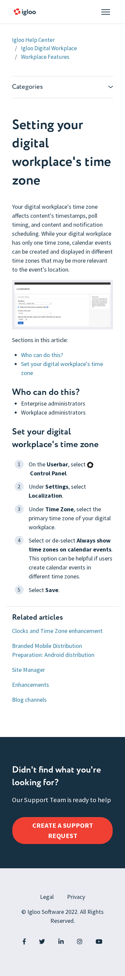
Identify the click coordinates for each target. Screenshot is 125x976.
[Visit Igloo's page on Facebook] (24, 941)
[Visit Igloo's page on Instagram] (79, 941)
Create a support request (62, 830)
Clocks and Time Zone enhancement (57, 631)
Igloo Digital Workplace (49, 48)
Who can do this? (42, 355)
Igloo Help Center (33, 40)
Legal (47, 897)
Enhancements (30, 684)
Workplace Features (45, 57)
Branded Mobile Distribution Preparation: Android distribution (53, 650)
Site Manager (28, 669)
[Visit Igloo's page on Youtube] (99, 941)
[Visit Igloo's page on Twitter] (42, 941)
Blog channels (29, 699)
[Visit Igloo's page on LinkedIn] (61, 941)
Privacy (76, 897)
